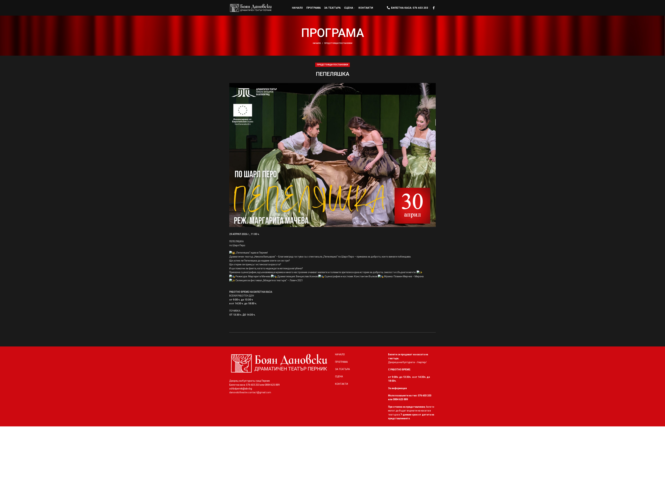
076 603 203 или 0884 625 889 (263, 384)
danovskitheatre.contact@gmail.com (250, 392)
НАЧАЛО (317, 43)
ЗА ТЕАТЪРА (342, 369)
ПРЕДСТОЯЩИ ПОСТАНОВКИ (338, 43)
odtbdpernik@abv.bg (240, 388)
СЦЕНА (339, 376)
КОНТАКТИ (341, 384)
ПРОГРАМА (341, 362)
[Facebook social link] (434, 7)
